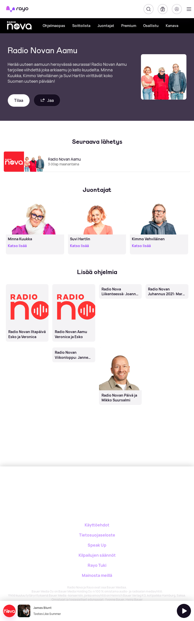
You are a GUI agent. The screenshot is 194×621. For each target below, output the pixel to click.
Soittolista (81, 25)
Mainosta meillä (97, 575)
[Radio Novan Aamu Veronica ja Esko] (74, 284)
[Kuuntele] (184, 611)
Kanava (172, 25)
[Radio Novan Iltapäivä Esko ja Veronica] (27, 284)
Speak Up (97, 545)
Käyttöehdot (97, 525)
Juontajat (106, 25)
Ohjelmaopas (54, 25)
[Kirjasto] (163, 9)
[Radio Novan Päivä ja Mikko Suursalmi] (120, 348)
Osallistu (151, 25)
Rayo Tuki (97, 565)
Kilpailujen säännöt (97, 555)
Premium (128, 25)
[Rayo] (76, 484)
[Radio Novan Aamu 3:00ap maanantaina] (97, 171)
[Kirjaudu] (177, 9)
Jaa (50, 100)
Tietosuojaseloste (97, 535)
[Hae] (148, 9)
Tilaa (18, 100)
